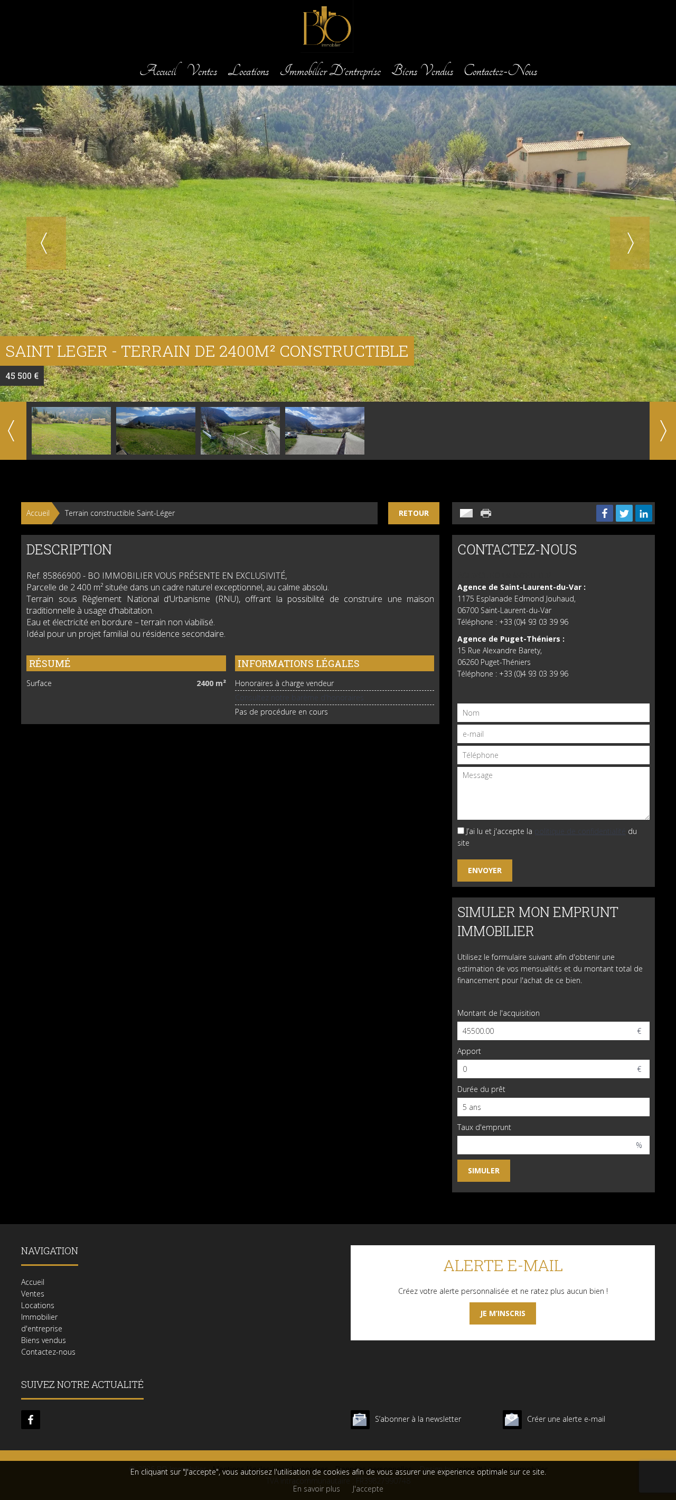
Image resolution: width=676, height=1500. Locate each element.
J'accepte (368, 1489)
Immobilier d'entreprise (330, 70)
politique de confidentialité (580, 831)
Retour (414, 513)
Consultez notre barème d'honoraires (299, 697)
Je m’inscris (502, 1313)
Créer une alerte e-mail (566, 1419)
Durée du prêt (481, 1089)
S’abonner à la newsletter (418, 1419)
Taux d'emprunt (484, 1127)
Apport (469, 1051)
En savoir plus (316, 1489)
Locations (248, 70)
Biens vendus (422, 70)
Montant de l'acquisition (498, 1013)
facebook (30, 1419)
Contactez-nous (500, 70)
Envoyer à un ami (466, 513)
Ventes (201, 70)
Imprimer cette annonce (487, 513)
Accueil (157, 70)
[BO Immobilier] (327, 50)
